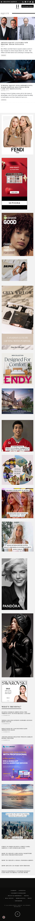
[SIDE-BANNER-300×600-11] (17, 645)
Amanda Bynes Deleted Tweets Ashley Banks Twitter (17, 737)
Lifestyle (3, 99)
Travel (26, 895)
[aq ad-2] (17, 796)
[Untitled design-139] (14, 584)
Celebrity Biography (18, 893)
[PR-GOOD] (17, 234)
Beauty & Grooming (15, 895)
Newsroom (18, 900)
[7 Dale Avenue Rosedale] (17, 401)
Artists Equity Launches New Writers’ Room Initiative (14, 43)
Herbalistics (20, 898)
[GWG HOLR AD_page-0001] (17, 317)
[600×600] (17, 369)
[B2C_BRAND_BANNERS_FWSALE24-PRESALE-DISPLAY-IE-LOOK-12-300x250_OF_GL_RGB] (14, 691)
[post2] (17, 762)
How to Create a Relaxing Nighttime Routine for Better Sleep (17, 854)
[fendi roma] (17, 134)
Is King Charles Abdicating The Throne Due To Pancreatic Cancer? (16, 712)
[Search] (23, 2)
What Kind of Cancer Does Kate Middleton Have (14, 729)
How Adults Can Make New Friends (16, 865)
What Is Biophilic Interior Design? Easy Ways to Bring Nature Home (16, 871)
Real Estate (9, 898)
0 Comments (6, 715)
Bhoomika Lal (4, 90)
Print (30, 898)
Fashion (13, 890)
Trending (3, 55)
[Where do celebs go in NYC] (17, 825)
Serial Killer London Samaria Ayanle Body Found (17, 721)
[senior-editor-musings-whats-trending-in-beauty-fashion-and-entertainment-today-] (17, 470)
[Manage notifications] (3, 917)
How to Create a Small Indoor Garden (17, 860)
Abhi (2, 46)
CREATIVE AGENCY (10, 2)
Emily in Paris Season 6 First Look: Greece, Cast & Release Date (16, 847)
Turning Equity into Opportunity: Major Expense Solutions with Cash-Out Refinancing (17, 87)
